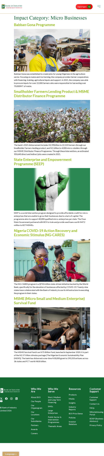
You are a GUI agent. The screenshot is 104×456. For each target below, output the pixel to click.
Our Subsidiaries (36, 419)
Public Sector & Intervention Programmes (54, 419)
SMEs (50, 406)
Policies (72, 417)
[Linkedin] (16, 398)
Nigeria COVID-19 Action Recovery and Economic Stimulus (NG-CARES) (45, 232)
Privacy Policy (96, 425)
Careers (34, 433)
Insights (72, 403)
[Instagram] (11, 398)
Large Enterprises (53, 411)
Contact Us (94, 404)
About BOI (36, 397)
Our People (36, 401)
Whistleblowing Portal (96, 413)
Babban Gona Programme (34, 25)
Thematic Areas (55, 426)
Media (71, 398)
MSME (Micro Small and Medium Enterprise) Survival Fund (49, 300)
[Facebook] (6, 398)
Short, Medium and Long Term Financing (54, 399)
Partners (34, 425)
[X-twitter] (1, 398)
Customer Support (94, 398)
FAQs (92, 408)
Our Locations (35, 413)
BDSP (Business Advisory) (96, 419)
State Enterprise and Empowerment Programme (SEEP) (43, 161)
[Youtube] (1, 401)
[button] (99, 7)
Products (73, 394)
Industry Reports (72, 408)
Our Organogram (36, 406)
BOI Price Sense (76, 413)
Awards (34, 429)
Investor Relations (73, 422)
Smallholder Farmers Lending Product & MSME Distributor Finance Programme (51, 93)
